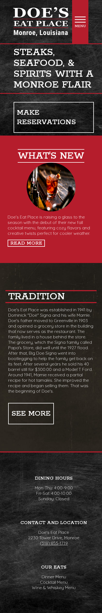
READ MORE (26, 243)
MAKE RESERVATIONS (46, 117)
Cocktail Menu (54, 582)
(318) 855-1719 (54, 543)
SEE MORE (31, 413)
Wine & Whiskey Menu (54, 587)
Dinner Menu (54, 576)
